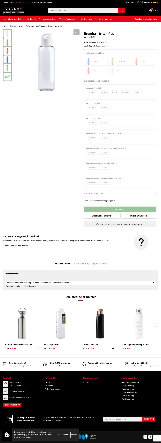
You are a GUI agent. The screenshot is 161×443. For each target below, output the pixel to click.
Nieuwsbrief (130, 2)
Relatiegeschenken (16, 26)
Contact (86, 382)
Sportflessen (41, 26)
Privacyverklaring (128, 395)
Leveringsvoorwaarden (130, 392)
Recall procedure (128, 399)
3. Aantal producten (93, 193)
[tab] (62, 263)
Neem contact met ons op (16, 245)
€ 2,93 (49, 348)
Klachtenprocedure (128, 389)
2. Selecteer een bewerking (96, 80)
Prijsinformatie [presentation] (62, 263)
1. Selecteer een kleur (94, 53)
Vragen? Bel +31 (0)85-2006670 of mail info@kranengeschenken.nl (28, 2)
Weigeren (74, 435)
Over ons (48, 382)
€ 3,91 (10, 348)
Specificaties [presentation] (100, 263)
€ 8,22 (127, 348)
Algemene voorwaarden (130, 382)
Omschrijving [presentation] (81, 263)
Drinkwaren (30, 26)
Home (5, 26)
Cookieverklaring (128, 385)
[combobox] (83, 10)
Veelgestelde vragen (52, 389)
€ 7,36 (88, 348)
